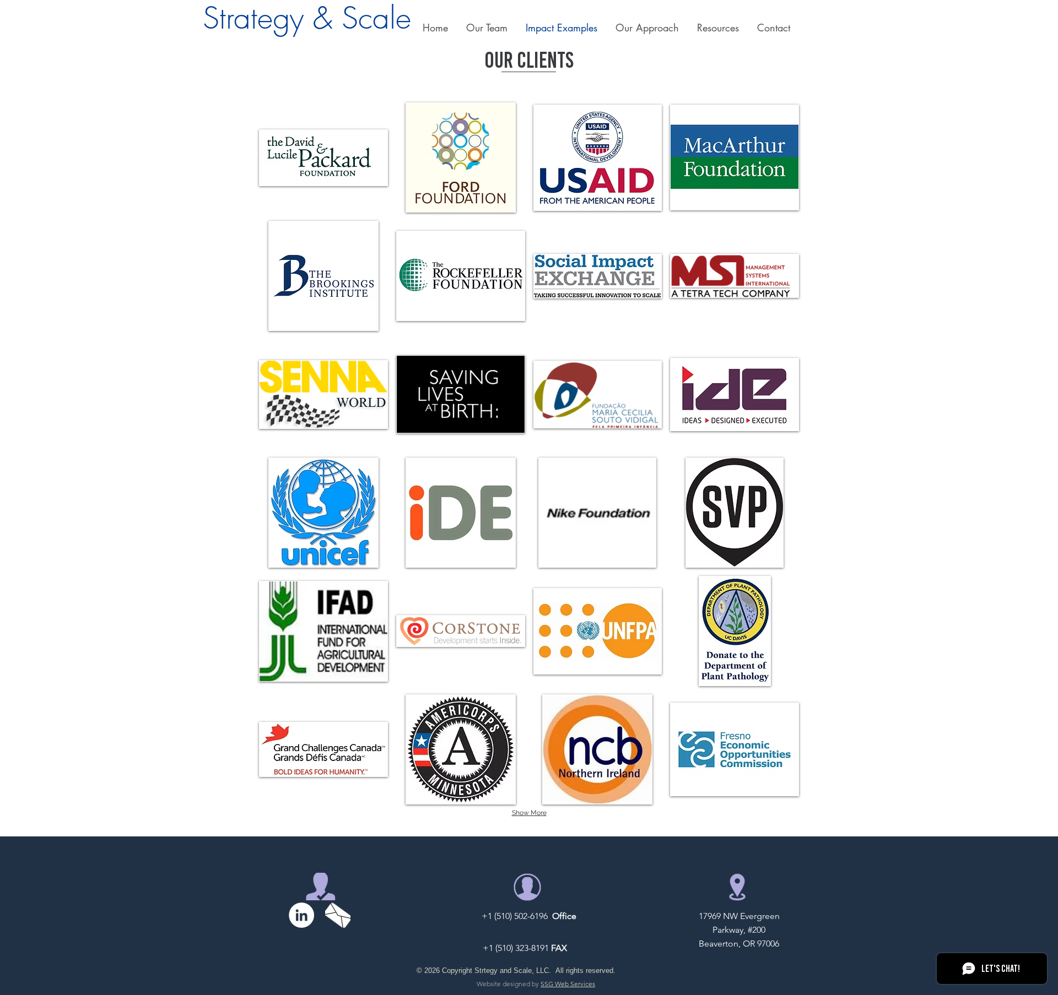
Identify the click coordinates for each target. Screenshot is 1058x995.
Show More (529, 813)
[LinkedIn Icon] (301, 915)
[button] (486, 27)
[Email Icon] (337, 915)
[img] (323, 157)
